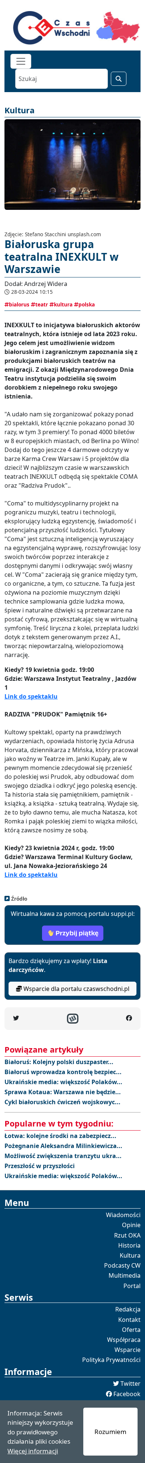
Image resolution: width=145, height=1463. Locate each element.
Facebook (127, 1394)
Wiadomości (123, 1215)
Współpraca (124, 1340)
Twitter (130, 1383)
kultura (63, 304)
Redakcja (128, 1309)
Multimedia (125, 1275)
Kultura (130, 1255)
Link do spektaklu (31, 696)
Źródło (18, 898)
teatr (41, 304)
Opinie (131, 1225)
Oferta (131, 1330)
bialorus (19, 304)
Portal (132, 1286)
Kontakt (129, 1320)
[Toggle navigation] (20, 61)
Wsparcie (128, 1350)
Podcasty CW (122, 1265)
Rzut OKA (127, 1235)
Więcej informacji (32, 1451)
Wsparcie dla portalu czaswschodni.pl (75, 989)
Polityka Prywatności (111, 1360)
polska (86, 304)
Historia (129, 1245)
